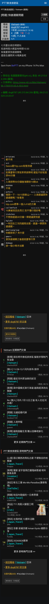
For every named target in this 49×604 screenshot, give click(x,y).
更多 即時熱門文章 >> (24, 551)
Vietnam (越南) (22, 9)
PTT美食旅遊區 (7, 9)
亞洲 (17, 316)
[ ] (12, 363)
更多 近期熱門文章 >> (24, 442)
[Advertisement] (24, 127)
